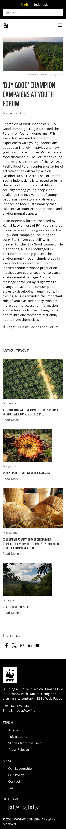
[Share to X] (14, 645)
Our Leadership (20, 768)
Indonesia (41, 4)
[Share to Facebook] (6, 645)
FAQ (11, 788)
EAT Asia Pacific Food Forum (37, 327)
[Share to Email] (37, 645)
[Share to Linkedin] (30, 645)
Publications (17, 737)
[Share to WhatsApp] (22, 645)
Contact (14, 781)
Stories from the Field (25, 743)
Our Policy (16, 775)
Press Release (18, 749)
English (25, 4)
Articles (14, 730)
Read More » (12, 420)
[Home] (6, 25)
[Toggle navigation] (59, 25)
